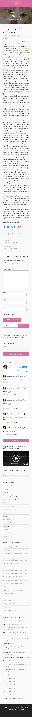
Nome (5, 292)
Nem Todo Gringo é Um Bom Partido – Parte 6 (15, 560)
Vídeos (5, 536)
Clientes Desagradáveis (9, 496)
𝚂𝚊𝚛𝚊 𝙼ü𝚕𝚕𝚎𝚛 (12, 376)
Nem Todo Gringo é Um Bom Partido (13, 583)
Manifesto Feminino (8, 567)
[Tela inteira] (27, 464)
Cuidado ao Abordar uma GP (11, 563)
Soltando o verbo (7, 533)
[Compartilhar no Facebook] (4, 227)
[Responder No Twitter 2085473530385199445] (4, 434)
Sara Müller (6, 621)
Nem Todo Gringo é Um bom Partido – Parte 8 (15, 547)
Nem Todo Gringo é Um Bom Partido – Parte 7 (15, 553)
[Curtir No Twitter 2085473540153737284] (11, 422)
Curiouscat (6, 509)
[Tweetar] (8, 227)
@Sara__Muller (9, 392)
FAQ (4, 516)
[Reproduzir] (5, 464)
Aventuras (5, 489)
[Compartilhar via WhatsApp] (12, 227)
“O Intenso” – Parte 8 (8, 610)
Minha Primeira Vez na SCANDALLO (12, 590)
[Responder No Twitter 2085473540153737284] (4, 422)
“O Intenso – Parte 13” (8, 594)
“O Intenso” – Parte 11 (8, 600)
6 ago (21, 388)
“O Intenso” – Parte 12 (8, 597)
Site (4, 307)
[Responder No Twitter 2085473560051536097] (4, 395)
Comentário (7, 269)
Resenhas (5, 529)
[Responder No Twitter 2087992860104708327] (4, 383)
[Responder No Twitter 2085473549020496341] (4, 408)
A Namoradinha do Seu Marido (11, 587)
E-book (5, 513)
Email (4, 347)
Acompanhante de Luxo (9, 486)
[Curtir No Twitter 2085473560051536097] (12, 395)
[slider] (14, 463)
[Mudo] (24, 464)
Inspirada (5, 523)
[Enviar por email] (15, 227)
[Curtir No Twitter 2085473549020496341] (11, 408)
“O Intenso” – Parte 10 (9, 604)
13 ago (21, 376)
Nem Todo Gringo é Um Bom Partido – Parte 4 (15, 573)
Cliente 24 (12, 234)
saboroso (19, 234)
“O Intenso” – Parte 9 (8, 607)
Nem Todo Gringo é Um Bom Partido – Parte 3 (15, 577)
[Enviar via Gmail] (19, 227)
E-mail (5, 300)
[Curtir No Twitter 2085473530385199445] (11, 434)
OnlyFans (5, 526)
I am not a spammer (9, 315)
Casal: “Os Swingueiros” (17, 621)
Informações (6, 519)
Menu (17, 3)
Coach (4, 503)
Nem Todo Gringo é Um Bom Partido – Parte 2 (15, 580)
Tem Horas (6, 550)
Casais (4, 493)
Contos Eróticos (7, 506)
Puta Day (5, 557)
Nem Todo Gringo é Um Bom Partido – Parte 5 (15, 570)
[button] (16, 458)
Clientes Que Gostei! (8, 499)
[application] (16, 458)
